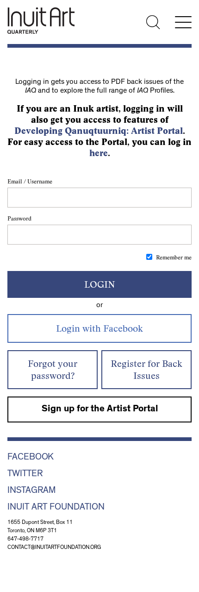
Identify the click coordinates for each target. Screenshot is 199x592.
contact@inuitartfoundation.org (54, 548)
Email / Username (29, 181)
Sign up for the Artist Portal (100, 409)
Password (19, 218)
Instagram (31, 491)
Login (99, 284)
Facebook (30, 457)
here (98, 153)
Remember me (174, 257)
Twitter (25, 474)
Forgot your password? (52, 369)
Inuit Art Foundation (56, 507)
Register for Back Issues (146, 369)
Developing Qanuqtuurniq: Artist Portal (98, 131)
